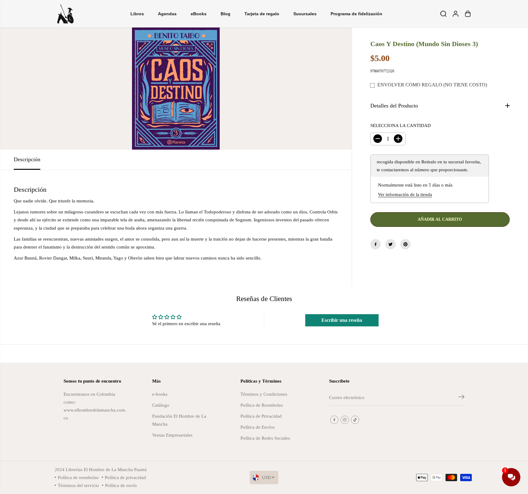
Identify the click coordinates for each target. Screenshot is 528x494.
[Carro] (467, 13)
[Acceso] (455, 13)
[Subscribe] (461, 397)
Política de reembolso (78, 477)
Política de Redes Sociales (265, 438)
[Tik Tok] (355, 420)
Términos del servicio (78, 485)
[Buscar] (443, 13)
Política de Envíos (257, 427)
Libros (137, 13)
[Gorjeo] (390, 244)
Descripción (27, 159)
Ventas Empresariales (172, 435)
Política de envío (121, 485)
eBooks (199, 13)
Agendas (167, 13)
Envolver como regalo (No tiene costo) (432, 84)
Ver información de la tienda (405, 194)
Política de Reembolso (261, 405)
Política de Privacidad (261, 416)
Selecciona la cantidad (400, 125)
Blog (225, 13)
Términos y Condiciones (263, 394)
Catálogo (160, 405)
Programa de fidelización (356, 13)
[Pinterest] (405, 244)
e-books (159, 394)
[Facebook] (375, 244)
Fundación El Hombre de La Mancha (179, 420)
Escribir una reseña (341, 320)
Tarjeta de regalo (261, 13)
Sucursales (305, 13)
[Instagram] (344, 420)
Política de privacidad (125, 477)
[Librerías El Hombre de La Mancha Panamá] (65, 13)
